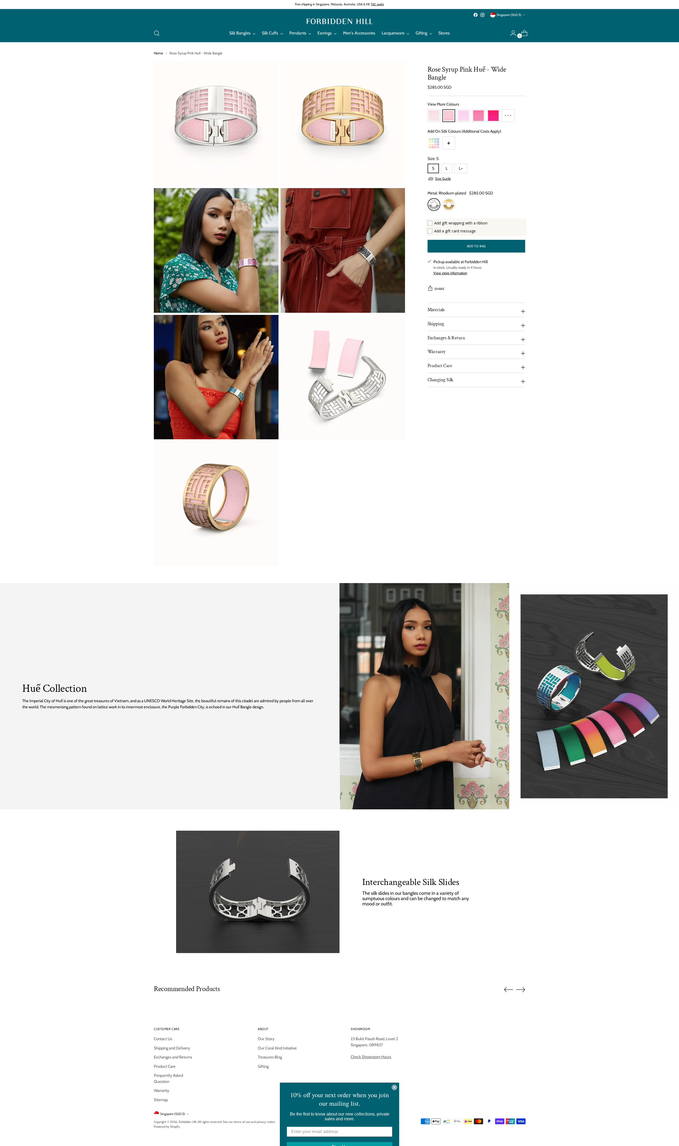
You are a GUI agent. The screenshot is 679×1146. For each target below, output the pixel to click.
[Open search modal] (156, 33)
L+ (461, 168)
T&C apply (377, 4)
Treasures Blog (270, 1057)
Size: (433, 158)
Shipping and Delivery (172, 1048)
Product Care (165, 1066)
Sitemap (161, 1099)
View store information (450, 273)
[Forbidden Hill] (339, 21)
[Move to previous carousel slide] (508, 989)
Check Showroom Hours (371, 1056)
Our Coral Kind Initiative (277, 1048)
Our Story (266, 1038)
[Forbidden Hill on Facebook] (475, 14)
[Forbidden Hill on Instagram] (482, 14)
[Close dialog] (394, 1073)
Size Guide (443, 178)
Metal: (447, 193)
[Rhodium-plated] (434, 204)
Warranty (161, 1090)
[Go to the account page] (511, 33)
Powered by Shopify (167, 1126)
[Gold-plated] (448, 204)
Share (439, 289)
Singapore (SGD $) (509, 15)
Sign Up (340, 1133)
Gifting (263, 1066)
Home (158, 53)
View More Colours (443, 104)
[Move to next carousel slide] (520, 989)
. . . (508, 113)
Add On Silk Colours (464, 131)
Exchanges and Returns (173, 1057)
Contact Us (163, 1038)
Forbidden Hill (188, 1122)
